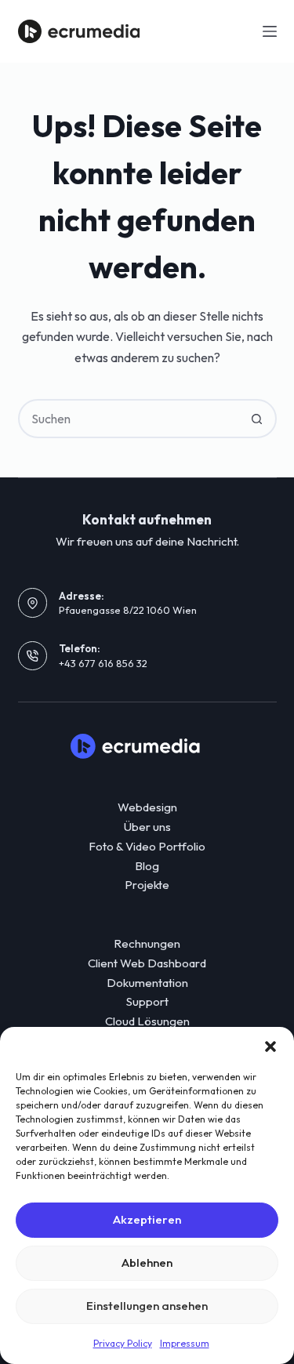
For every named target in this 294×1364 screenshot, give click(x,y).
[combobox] (129, 418)
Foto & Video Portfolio (147, 846)
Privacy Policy (122, 1343)
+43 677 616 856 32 (103, 663)
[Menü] (270, 31)
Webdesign (147, 807)
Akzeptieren (147, 1219)
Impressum (184, 1343)
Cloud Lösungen (147, 1021)
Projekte (147, 884)
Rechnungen (147, 943)
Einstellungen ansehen (147, 1305)
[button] (270, 1046)
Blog (147, 865)
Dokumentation (147, 982)
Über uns (147, 826)
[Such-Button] (257, 419)
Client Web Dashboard (147, 963)
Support (147, 1001)
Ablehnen (147, 1262)
